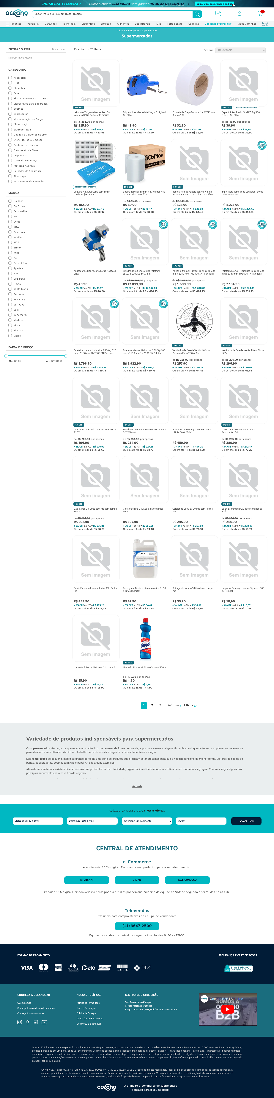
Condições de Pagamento (90, 1019)
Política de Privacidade (88, 1003)
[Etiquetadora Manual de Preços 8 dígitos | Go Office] (145, 84)
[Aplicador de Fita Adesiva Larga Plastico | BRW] (95, 242)
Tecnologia (69, 24)
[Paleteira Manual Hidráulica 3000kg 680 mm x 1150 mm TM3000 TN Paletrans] (243, 242)
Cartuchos (51, 24)
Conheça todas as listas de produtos (36, 1008)
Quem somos (24, 1003)
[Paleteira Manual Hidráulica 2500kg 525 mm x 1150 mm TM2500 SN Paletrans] (95, 322)
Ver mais (137, 786)
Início (120, 31)
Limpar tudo (58, 49)
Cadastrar (246, 821)
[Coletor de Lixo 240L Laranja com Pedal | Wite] (145, 480)
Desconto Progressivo (218, 24)
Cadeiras (193, 24)
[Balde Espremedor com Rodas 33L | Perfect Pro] (95, 559)
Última (188, 705)
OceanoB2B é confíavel (89, 1024)
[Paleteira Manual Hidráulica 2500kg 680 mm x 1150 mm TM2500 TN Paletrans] (145, 322)
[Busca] (197, 14)
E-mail (137, 880)
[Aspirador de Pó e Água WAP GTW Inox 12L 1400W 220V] (194, 401)
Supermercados (149, 31)
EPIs (158, 24)
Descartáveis (142, 24)
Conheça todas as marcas (30, 1013)
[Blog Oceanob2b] (265, 24)
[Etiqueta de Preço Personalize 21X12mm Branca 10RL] (194, 84)
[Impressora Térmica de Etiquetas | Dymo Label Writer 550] (243, 163)
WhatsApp (86, 880)
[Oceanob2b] (17, 14)
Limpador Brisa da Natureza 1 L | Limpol (94, 668)
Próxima (173, 705)
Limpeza (106, 24)
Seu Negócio (132, 31)
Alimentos (123, 24)
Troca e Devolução (86, 1008)
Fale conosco (187, 880)
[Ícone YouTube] (44, 1024)
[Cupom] (137, 3)
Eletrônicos (88, 24)
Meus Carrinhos (247, 24)
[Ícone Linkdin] (36, 1024)
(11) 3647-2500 (137, 926)
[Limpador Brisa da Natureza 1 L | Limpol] (95, 639)
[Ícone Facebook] (28, 1024)
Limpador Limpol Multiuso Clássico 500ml (144, 668)
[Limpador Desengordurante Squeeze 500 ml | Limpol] (243, 559)
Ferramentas (174, 24)
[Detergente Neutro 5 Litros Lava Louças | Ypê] (194, 559)
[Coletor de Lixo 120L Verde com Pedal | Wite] (194, 480)
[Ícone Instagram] (19, 1024)
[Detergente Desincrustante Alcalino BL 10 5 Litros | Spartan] (145, 559)
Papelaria (33, 24)
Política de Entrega (86, 1013)
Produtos (16, 24)
